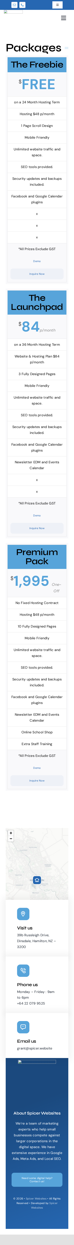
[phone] (22, 5)
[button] (37, 880)
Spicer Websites (36, 1198)
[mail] (14, 5)
